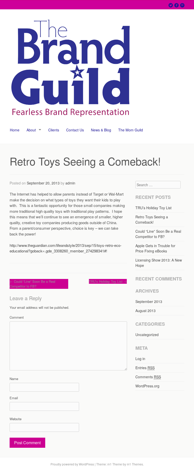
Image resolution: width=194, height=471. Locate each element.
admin (70, 182)
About (31, 129)
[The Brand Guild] (71, 120)
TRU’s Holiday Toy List (108, 281)
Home (14, 129)
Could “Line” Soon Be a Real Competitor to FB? (32, 284)
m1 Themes (135, 464)
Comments (148, 376)
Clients (53, 129)
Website (15, 418)
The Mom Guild (130, 129)
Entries (145, 367)
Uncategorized (147, 334)
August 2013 (145, 310)
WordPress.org (147, 385)
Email (14, 397)
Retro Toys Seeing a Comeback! (151, 219)
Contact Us (75, 129)
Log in (140, 358)
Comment (17, 317)
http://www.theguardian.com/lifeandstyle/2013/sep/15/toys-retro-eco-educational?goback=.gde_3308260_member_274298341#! (66, 248)
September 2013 (148, 301)
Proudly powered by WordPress (72, 464)
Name (14, 378)
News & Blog (101, 129)
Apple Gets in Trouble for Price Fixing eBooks (155, 248)
